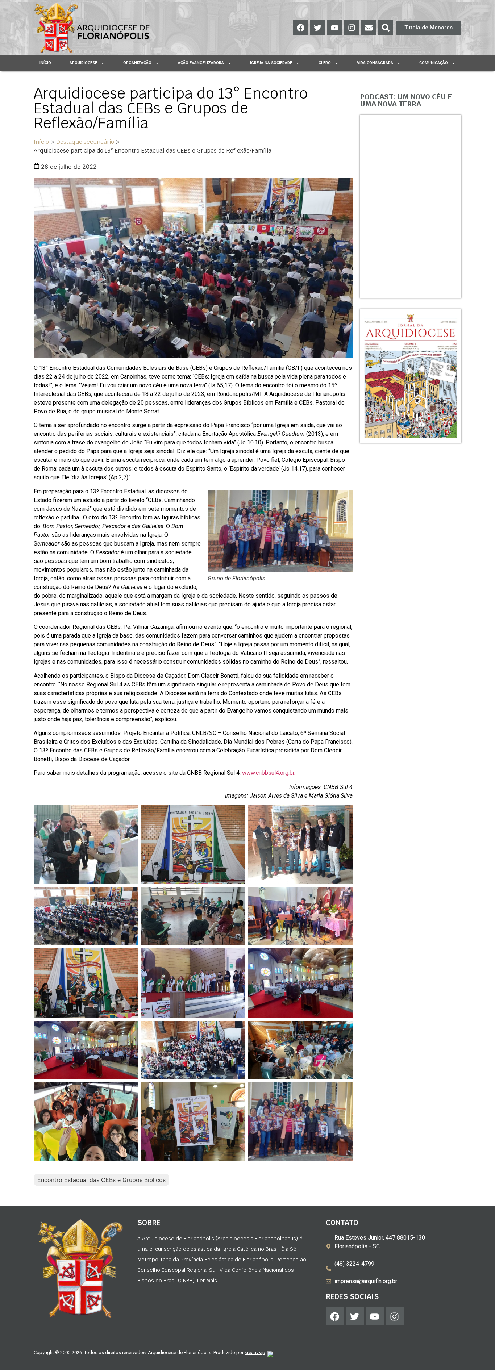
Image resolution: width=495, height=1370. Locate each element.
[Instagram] (351, 27)
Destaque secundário (85, 142)
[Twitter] (317, 27)
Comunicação (433, 62)
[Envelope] (368, 27)
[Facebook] (300, 27)
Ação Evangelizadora (201, 62)
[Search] (385, 27)
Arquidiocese (83, 62)
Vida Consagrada (375, 62)
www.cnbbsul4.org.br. (268, 772)
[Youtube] (334, 27)
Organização (137, 62)
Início (45, 62)
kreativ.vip (255, 1352)
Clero (325, 62)
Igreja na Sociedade (271, 62)
